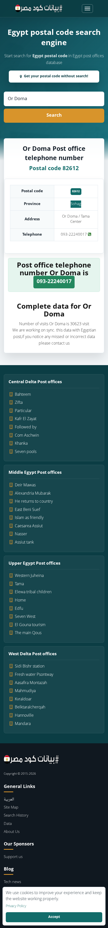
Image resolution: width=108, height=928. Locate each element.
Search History (16, 815)
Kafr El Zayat (25, 419)
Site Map (11, 807)
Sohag (76, 204)
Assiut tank (24, 542)
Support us (13, 857)
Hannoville (24, 715)
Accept (54, 917)
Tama (19, 584)
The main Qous (28, 633)
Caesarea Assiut (29, 526)
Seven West (25, 617)
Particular (23, 411)
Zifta (19, 403)
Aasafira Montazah (31, 683)
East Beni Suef (27, 510)
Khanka (21, 443)
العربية (9, 799)
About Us (12, 832)
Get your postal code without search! (56, 76)
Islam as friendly (29, 518)
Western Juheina (29, 576)
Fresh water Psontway (34, 675)
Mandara (23, 724)
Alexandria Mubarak (33, 493)
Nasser (21, 534)
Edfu (19, 609)
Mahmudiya (25, 691)
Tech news (12, 882)
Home (20, 600)
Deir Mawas (25, 485)
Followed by (25, 427)
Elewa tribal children (33, 592)
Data (8, 824)
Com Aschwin (27, 435)
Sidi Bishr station (29, 666)
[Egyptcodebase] (39, 8)
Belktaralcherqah (30, 707)
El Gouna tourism (30, 625)
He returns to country (34, 501)
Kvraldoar (23, 699)
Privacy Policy (16, 906)
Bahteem (23, 395)
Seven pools (25, 452)
